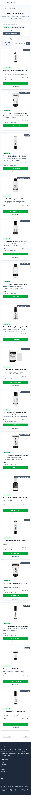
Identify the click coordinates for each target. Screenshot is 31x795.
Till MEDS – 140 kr (15, 425)
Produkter (3, 764)
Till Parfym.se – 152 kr (15, 125)
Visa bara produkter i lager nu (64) (11, 33)
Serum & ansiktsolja (24, 221)
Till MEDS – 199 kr (15, 596)
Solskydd (27, 648)
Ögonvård (27, 135)
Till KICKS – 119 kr (15, 168)
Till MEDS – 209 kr (15, 83)
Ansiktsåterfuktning (24, 92)
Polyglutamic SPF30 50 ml (11, 669)
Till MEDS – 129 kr (15, 254)
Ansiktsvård (26, 50)
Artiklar (3, 767)
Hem (2, 762)
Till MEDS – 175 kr (15, 467)
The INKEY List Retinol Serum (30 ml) (15, 583)
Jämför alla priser (15, 86)
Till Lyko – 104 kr (15, 510)
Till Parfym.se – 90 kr (15, 339)
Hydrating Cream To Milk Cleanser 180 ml (16, 70)
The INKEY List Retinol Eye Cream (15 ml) (16, 540)
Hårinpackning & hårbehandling (22, 477)
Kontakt (3, 771)
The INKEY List (24, 77)
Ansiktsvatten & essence (23, 178)
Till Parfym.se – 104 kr (15, 211)
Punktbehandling (25, 349)
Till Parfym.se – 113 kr (15, 681)
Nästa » (25, 736)
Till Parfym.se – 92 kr (15, 382)
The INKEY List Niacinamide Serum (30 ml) (17, 412)
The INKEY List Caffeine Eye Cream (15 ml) (17, 156)
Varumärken (4, 9)
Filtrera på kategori (7, 43)
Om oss (3, 769)
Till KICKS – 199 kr (15, 638)
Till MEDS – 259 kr (15, 296)
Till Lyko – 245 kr (15, 724)
